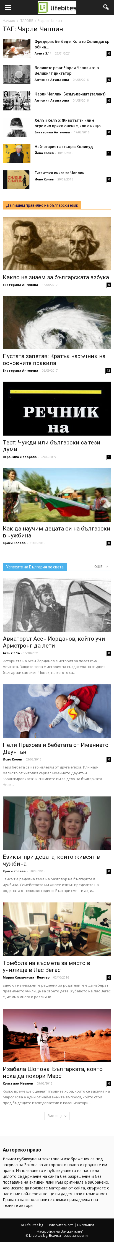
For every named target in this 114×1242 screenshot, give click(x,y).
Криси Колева (14, 543)
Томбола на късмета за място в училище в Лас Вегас (46, 966)
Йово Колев (44, 153)
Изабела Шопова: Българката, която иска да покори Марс (53, 1072)
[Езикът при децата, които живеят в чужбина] (57, 823)
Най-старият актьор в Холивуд (64, 146)
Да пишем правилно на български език (42, 205)
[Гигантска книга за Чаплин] (16, 179)
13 (108, 370)
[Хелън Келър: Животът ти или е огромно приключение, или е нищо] (16, 127)
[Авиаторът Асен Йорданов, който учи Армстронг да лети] (57, 605)
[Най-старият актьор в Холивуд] (16, 153)
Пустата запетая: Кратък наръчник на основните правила (54, 359)
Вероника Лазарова (20, 457)
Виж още (55, 1115)
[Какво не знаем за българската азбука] (57, 243)
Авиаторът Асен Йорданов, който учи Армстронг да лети (54, 642)
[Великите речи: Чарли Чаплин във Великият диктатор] (16, 74)
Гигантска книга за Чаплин (59, 173)
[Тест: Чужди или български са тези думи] (57, 409)
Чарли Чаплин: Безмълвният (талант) (70, 94)
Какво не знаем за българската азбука (56, 277)
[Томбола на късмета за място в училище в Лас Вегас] (57, 929)
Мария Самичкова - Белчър (26, 977)
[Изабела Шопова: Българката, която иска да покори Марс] (57, 1035)
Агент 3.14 (43, 53)
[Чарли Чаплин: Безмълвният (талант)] (16, 100)
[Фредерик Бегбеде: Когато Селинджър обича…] (16, 48)
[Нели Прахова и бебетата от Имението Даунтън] (57, 711)
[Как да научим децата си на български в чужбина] (57, 495)
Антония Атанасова (52, 79)
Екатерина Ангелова (52, 132)
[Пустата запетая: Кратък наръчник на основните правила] (57, 323)
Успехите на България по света (35, 567)
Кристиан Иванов (18, 1083)
